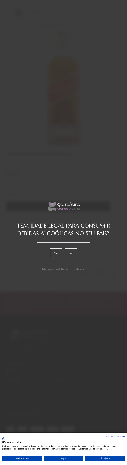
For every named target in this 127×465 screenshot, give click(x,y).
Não (71, 253)
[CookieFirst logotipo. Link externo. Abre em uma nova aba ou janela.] (3, 438)
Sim (56, 253)
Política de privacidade (115, 436)
